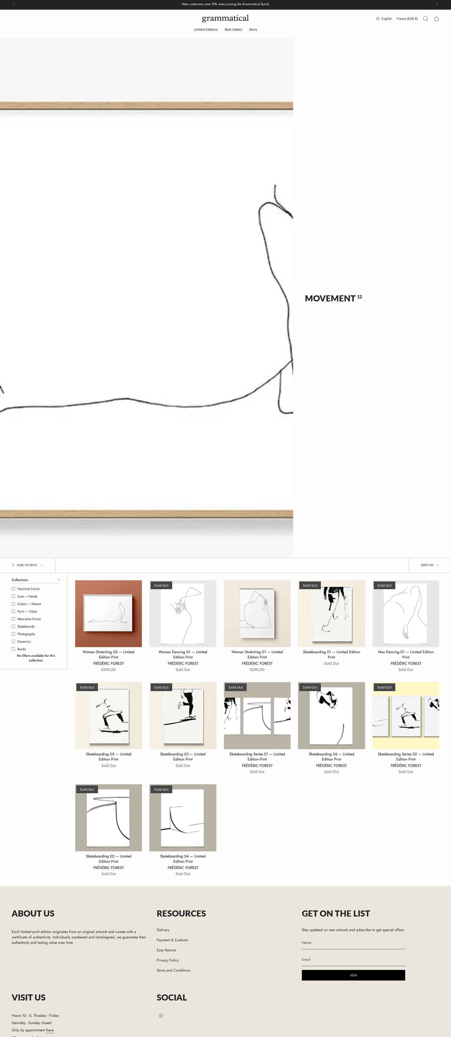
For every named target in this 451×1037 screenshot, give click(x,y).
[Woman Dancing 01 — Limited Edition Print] (182, 613)
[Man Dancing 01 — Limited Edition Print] (406, 613)
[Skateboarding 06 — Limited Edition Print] (331, 715)
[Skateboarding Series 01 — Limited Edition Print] (257, 715)
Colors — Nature (29, 603)
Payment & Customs (172, 940)
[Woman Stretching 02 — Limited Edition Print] (108, 613)
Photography (26, 634)
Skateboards (26, 626)
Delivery (163, 930)
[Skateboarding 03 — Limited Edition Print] (182, 715)
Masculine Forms (29, 619)
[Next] (437, 4)
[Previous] (14, 4)
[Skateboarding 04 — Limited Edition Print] (182, 817)
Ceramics (24, 641)
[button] (205, 30)
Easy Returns (166, 950)
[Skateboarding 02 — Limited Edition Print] (108, 817)
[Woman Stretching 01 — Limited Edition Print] (257, 613)
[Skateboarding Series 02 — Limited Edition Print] (406, 715)
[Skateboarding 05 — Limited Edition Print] (108, 715)
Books (21, 649)
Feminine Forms (28, 588)
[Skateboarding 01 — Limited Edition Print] (331, 613)
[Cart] (436, 19)
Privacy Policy (168, 960)
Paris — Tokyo (27, 611)
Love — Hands (27, 596)
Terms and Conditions (173, 970)
